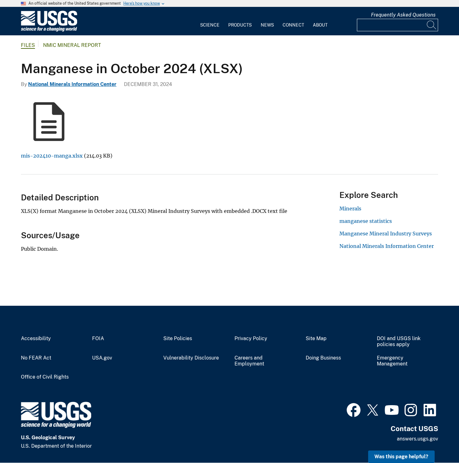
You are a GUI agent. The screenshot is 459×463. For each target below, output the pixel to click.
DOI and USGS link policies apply (399, 341)
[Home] (49, 30)
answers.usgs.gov (417, 439)
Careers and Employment (249, 361)
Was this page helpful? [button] (401, 457)
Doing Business (323, 358)
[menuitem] (210, 21)
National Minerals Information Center (72, 84)
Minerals (350, 208)
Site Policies (177, 338)
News (267, 25)
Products (240, 25)
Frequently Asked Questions (403, 15)
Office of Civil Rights (45, 377)
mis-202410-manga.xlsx (52, 156)
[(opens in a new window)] (353, 409)
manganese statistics (365, 221)
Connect (293, 25)
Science (210, 25)
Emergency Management (392, 361)
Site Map (316, 338)
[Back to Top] (436, 440)
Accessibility (36, 338)
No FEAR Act (36, 358)
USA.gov (102, 358)
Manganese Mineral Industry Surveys (385, 233)
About (320, 25)
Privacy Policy (250, 338)
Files (28, 45)
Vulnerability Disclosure (191, 358)
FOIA (98, 338)
